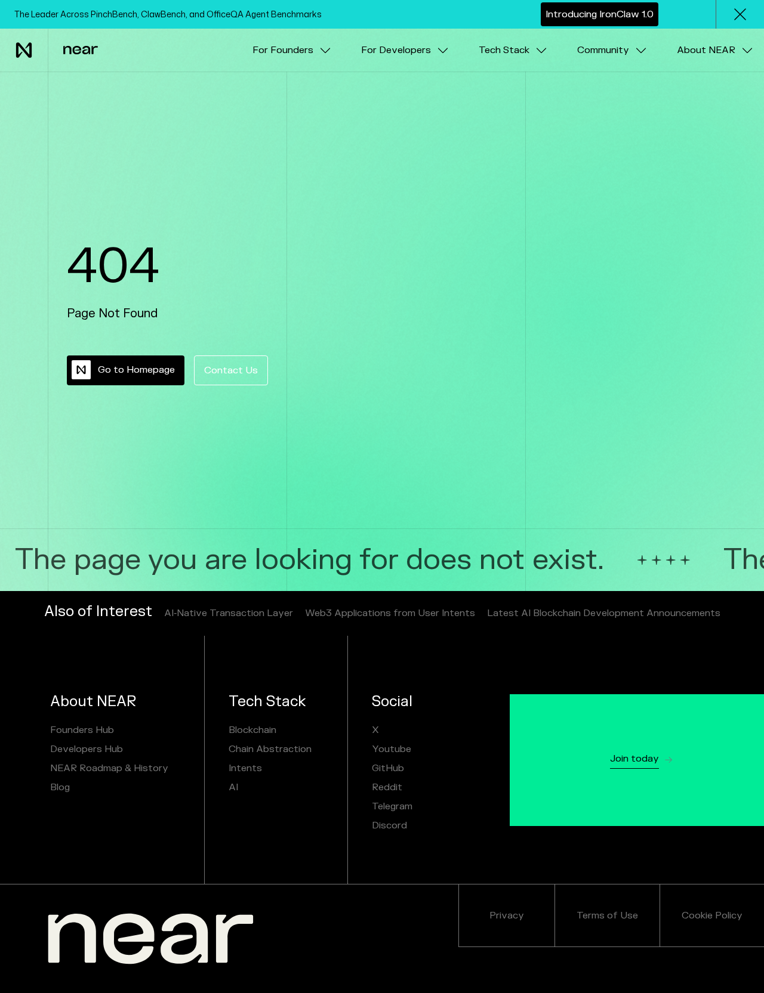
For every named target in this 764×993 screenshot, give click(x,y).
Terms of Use (607, 915)
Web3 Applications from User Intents (390, 613)
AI (233, 787)
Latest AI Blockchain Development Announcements (603, 613)
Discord (389, 825)
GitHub (388, 768)
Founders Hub (82, 730)
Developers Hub (86, 749)
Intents (245, 768)
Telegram (392, 806)
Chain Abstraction (270, 749)
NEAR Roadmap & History (109, 768)
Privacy (506, 915)
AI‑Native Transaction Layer (228, 613)
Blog (60, 787)
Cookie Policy (712, 915)
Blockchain (252, 730)
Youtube (391, 749)
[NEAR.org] (151, 938)
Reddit (387, 787)
